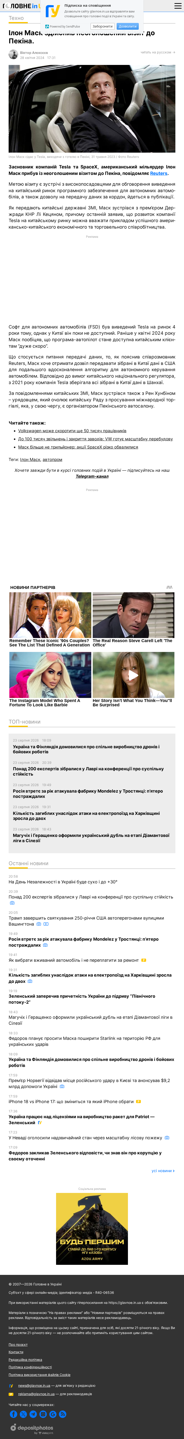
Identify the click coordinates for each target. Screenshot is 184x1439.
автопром (52, 459)
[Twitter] (23, 1414)
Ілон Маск (30, 459)
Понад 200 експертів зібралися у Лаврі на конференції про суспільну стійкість (91, 894)
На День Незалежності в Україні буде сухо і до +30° (63, 879)
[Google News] (53, 1414)
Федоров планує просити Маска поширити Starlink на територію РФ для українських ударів (84, 1039)
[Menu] (178, 5)
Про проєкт (18, 1344)
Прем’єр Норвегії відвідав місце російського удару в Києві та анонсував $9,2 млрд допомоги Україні (89, 1081)
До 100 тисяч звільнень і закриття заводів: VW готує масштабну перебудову (95, 438)
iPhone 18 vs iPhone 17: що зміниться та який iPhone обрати (72, 1099)
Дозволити (128, 26)
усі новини (162, 1170)
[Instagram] (43, 1414)
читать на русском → (158, 52)
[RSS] (62, 1414)
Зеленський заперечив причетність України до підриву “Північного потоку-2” (82, 997)
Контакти (16, 1352)
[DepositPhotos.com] (32, 1430)
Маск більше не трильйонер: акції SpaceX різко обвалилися (78, 446)
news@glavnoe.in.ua (34, 1385)
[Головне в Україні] (25, 7)
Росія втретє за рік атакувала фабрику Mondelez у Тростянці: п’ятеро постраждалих (84, 940)
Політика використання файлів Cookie (39, 1375)
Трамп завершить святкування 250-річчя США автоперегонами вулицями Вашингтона (86, 918)
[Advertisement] (92, 279)
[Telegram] (33, 1414)
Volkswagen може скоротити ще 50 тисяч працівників (72, 430)
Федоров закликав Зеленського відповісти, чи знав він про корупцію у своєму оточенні (85, 1153)
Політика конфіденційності (30, 1367)
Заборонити (103, 26)
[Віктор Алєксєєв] (13, 58)
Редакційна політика (25, 1360)
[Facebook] (13, 1414)
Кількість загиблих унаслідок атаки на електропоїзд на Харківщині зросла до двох (90, 976)
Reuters (158, 173)
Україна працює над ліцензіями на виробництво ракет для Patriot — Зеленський (82, 1117)
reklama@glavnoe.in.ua (36, 1394)
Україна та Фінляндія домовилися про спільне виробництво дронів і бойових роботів (91, 1060)
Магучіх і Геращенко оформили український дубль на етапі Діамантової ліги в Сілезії (90, 1018)
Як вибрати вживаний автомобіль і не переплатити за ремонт (74, 958)
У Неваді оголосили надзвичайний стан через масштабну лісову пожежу (86, 1135)
